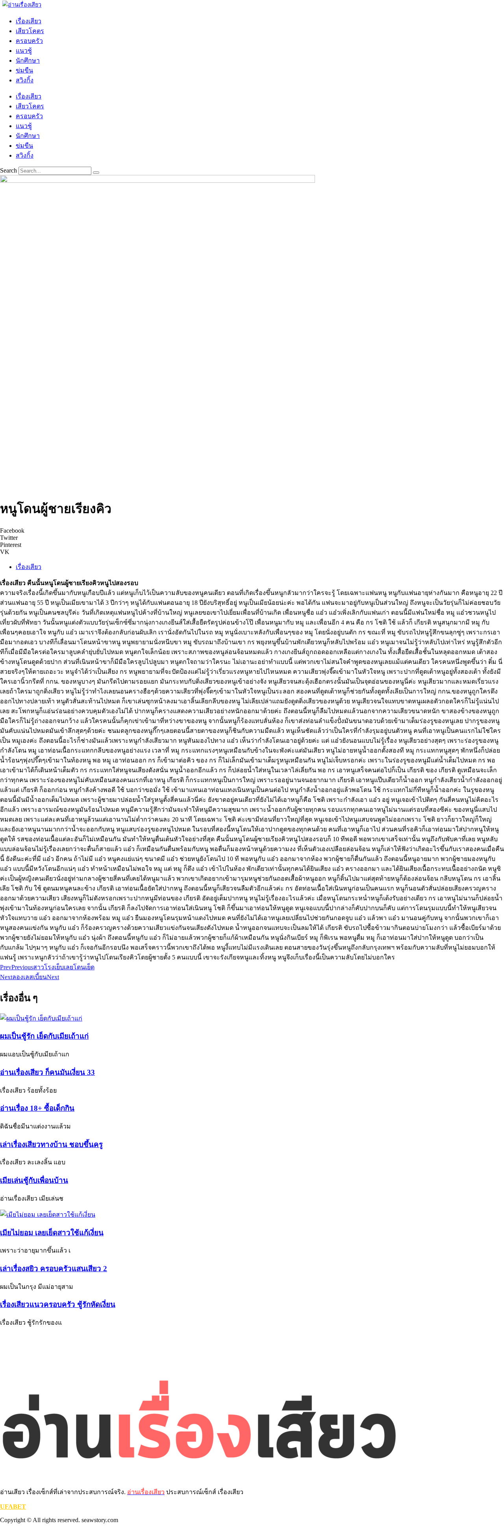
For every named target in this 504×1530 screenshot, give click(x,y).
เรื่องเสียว (28, 21)
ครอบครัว (29, 40)
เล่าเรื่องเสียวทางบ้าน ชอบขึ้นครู (51, 1144)
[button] (252, 530)
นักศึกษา (28, 60)
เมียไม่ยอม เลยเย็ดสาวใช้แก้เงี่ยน (52, 1233)
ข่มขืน (24, 70)
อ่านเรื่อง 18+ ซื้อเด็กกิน (37, 1108)
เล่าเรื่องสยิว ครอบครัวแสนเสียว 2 (53, 1268)
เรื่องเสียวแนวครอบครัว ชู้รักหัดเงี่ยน (57, 1304)
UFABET (13, 1506)
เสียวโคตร (30, 31)
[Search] (96, 172)
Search (8, 170)
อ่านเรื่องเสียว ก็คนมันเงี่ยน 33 (47, 1072)
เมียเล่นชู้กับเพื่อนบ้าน (34, 1180)
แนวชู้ (24, 50)
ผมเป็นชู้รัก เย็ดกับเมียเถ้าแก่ (44, 1036)
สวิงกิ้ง (24, 80)
